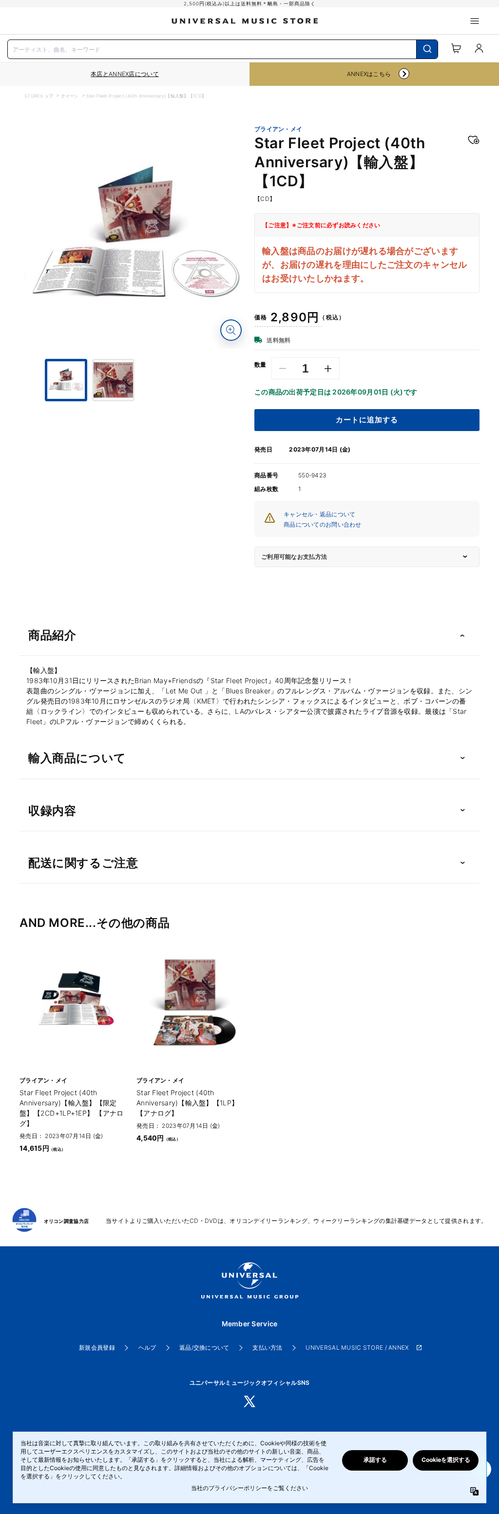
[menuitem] (137, 425)
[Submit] (427, 49)
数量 (260, 365)
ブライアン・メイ (278, 129)
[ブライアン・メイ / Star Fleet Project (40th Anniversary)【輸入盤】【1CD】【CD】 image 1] (137, 236)
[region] (125, 74)
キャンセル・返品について (319, 514)
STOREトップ (38, 95)
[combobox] (222, 48)
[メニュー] (475, 21)
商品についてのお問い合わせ (323, 524)
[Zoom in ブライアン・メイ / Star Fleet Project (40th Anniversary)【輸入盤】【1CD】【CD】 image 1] (231, 330)
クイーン (70, 95)
